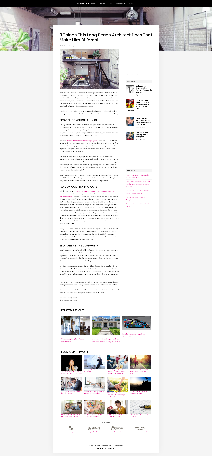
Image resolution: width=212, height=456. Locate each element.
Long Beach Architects (94, 432)
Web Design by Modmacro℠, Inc (106, 448)
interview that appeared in (82, 141)
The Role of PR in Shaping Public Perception (142, 134)
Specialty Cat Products (117, 432)
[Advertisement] (139, 59)
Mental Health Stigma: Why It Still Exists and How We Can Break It (143, 121)
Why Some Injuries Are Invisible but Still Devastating (71, 392)
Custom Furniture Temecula (139, 432)
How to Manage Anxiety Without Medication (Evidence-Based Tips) (140, 371)
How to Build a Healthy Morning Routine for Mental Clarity (94, 392)
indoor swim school (66, 197)
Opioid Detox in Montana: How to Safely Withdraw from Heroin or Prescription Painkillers (137, 105)
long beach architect (72, 300)
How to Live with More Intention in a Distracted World (117, 415)
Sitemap (121, 445)
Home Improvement (71, 298)
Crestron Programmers (71, 432)
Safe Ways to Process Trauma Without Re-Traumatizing (93, 415)
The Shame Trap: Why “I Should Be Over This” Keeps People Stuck (71, 372)
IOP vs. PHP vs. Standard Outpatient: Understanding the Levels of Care (116, 394)
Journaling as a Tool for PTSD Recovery (139, 415)
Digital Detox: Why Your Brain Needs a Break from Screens (70, 415)
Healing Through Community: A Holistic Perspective (140, 392)
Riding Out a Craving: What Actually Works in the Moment (144, 89)
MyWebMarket (84, 3)
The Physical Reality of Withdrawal (91, 370)
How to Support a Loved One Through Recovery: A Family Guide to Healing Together (116, 371)
